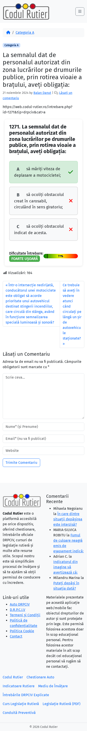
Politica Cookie (22, 631)
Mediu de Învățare (53, 686)
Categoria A (25, 32)
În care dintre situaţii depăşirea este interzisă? (67, 519)
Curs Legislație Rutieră (21, 704)
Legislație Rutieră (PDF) (61, 704)
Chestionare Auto (40, 677)
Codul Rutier (13, 677)
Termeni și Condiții (25, 615)
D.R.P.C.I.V (17, 610)
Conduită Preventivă (19, 713)
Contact (16, 636)
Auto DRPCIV (20, 604)
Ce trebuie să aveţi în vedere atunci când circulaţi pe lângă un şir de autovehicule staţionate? (72, 311)
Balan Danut (42, 93)
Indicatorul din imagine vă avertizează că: (65, 567)
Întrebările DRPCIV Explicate (26, 695)
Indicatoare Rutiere (19, 686)
